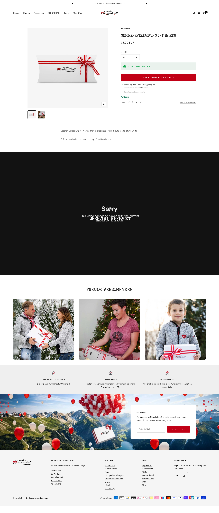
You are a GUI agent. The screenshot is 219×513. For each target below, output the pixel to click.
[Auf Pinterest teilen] (132, 102)
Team (107, 472)
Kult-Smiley (110, 488)
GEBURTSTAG (54, 13)
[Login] (199, 13)
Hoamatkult (125, 29)
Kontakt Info (110, 465)
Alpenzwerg (56, 483)
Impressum (147, 465)
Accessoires (39, 13)
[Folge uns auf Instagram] (184, 475)
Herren (16, 13)
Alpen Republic (57, 477)
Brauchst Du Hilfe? (188, 102)
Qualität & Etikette (104, 139)
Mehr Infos (178, 468)
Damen (26, 13)
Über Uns (77, 13)
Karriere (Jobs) (148, 478)
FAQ (144, 482)
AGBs (144, 472)
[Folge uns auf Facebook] (177, 475)
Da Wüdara (55, 474)
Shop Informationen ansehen (135, 92)
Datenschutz (147, 468)
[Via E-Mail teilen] (140, 102)
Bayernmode (56, 480)
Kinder (66, 13)
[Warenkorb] (204, 13)
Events (107, 482)
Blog (144, 485)
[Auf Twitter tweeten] (136, 102)
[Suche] (194, 13)
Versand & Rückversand (76, 139)
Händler (108, 485)
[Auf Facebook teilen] (129, 102)
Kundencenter (111, 468)
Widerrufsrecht (148, 475)
